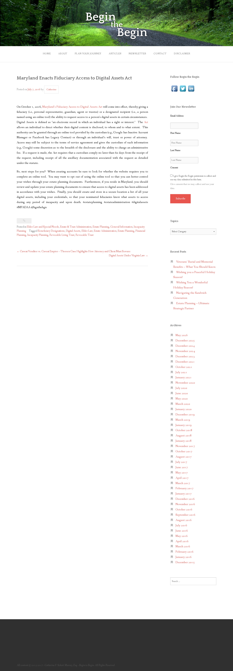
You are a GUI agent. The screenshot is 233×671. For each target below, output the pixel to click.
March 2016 (183, 546)
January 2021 (184, 377)
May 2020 (182, 399)
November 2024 (185, 351)
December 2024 (185, 346)
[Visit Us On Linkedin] (191, 88)
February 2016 (184, 552)
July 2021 (181, 372)
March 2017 (183, 483)
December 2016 (185, 499)
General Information (121, 227)
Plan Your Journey (88, 53)
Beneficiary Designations (51, 231)
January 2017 (184, 494)
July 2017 (181, 462)
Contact (160, 53)
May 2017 (182, 473)
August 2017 (184, 457)
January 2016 (184, 557)
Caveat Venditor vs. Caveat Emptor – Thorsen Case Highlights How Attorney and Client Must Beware (73, 251)
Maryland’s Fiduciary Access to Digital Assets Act (72, 107)
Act (146, 122)
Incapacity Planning (37, 235)
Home (47, 53)
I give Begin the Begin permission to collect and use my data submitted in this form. (193, 177)
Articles (115, 53)
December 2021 (185, 362)
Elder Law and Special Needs (43, 227)
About (62, 53)
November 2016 (185, 504)
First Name (175, 133)
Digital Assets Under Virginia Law (128, 255)
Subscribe (180, 198)
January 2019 (184, 425)
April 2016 (182, 541)
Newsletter (137, 53)
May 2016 (182, 536)
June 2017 (182, 467)
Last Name (175, 150)
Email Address (177, 115)
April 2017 (182, 478)
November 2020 (185, 383)
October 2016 (184, 510)
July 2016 (181, 525)
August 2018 (184, 436)
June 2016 (182, 531)
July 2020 (181, 388)
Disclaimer (182, 53)
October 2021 (184, 367)
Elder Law (87, 231)
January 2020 (184, 409)
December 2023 (185, 356)
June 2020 (182, 393)
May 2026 (182, 335)
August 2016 (184, 520)
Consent (174, 167)
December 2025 (185, 341)
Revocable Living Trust (61, 235)
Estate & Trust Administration (75, 227)
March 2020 (183, 404)
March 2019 (183, 420)
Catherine (51, 89)
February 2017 (184, 488)
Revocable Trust (84, 235)
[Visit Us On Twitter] (183, 88)
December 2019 (185, 415)
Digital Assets (73, 231)
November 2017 (185, 446)
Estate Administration (105, 231)
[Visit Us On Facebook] (174, 88)
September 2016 (185, 515)
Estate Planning (101, 227)
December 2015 (185, 562)
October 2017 (184, 451)
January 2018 (184, 441)
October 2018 (184, 430)
